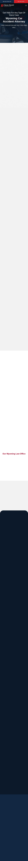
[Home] (7, 5)
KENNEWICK (14, 667)
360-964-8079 (14, 789)
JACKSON (14, 631)
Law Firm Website (9, 855)
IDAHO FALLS (14, 734)
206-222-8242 (14, 629)
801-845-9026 (14, 548)
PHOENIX (14, 703)
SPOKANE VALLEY (14, 561)
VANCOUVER (14, 779)
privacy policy (16, 374)
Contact (13, 812)
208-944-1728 (14, 742)
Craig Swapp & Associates (8, 286)
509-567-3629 (14, 677)
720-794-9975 (14, 701)
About (3, 809)
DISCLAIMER (16, 821)
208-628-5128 (14, 605)
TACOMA (14, 744)
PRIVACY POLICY (7, 821)
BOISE (14, 595)
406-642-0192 (14, 653)
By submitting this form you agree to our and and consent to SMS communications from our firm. (14, 375)
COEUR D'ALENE (14, 679)
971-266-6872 (14, 665)
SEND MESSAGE (13, 380)
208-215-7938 (14, 689)
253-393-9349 (14, 754)
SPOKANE (14, 607)
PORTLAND (14, 655)
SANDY (14, 539)
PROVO (14, 583)
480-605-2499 (14, 711)
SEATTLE (14, 619)
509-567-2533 (14, 569)
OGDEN (14, 713)
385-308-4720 (14, 593)
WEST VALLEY (14, 768)
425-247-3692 (14, 766)
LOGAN (14, 723)
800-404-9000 (21, 1)
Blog (17, 809)
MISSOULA (14, 643)
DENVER (14, 691)
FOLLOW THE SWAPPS (14, 850)
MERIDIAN (14, 550)
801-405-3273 (14, 581)
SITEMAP (22, 821)
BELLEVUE (14, 756)
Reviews (10, 809)
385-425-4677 (14, 732)
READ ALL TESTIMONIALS (14, 446)
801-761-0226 (14, 777)
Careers (5, 812)
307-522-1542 (14, 641)
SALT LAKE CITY (14, 571)
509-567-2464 (14, 617)
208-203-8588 (14, 559)
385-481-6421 (14, 721)
